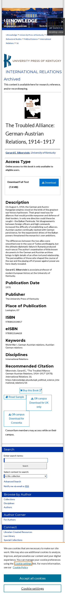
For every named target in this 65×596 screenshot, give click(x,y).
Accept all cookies (33, 578)
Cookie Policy (20, 567)
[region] (32, 569)
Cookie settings (23, 563)
